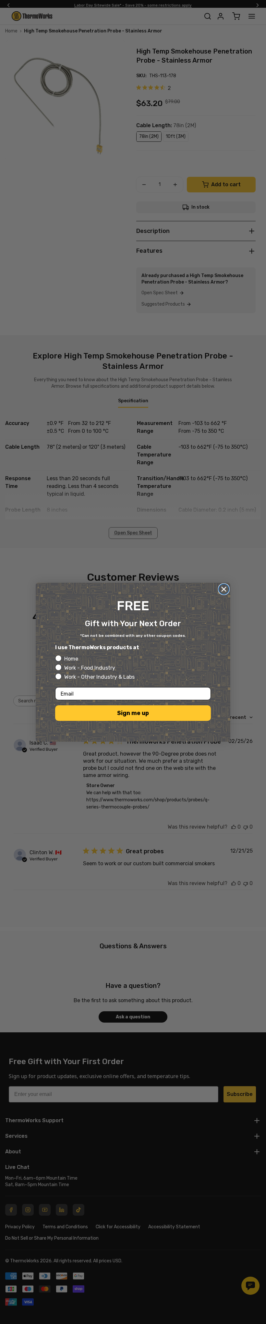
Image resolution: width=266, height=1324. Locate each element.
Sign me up (133, 713)
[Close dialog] (224, 589)
